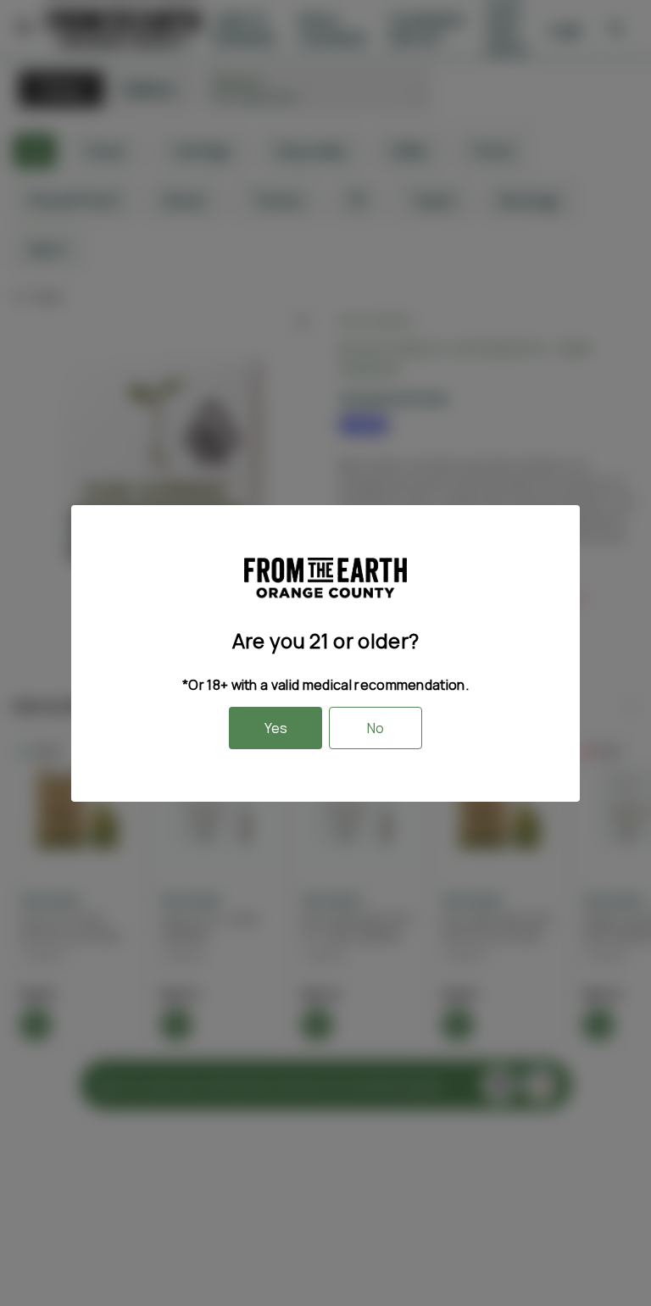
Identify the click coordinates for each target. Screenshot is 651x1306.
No (375, 728)
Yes (275, 728)
